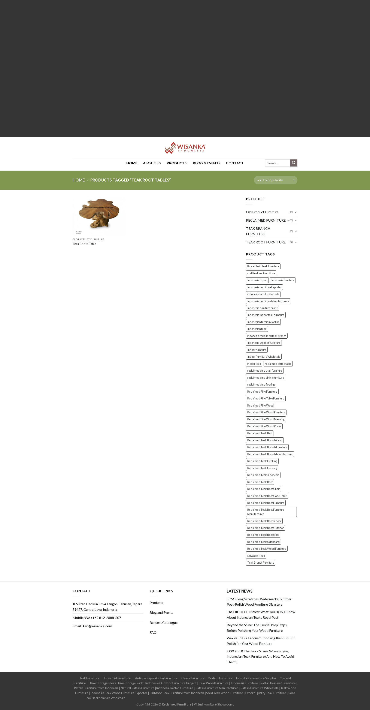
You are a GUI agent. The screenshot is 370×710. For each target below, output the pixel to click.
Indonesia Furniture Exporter (264, 287)
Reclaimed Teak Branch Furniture (267, 447)
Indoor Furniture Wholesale (263, 356)
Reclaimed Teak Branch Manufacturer (270, 454)
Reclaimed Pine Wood (260, 405)
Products (156, 602)
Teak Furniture (89, 678)
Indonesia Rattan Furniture (174, 688)
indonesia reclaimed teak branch (266, 336)
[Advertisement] (128, 68)
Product (175, 163)
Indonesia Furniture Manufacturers (268, 301)
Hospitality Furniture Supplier (256, 678)
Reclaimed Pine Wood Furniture (266, 412)
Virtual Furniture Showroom (213, 704)
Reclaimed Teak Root (260, 482)
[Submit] (293, 163)
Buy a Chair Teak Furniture (263, 266)
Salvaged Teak (256, 555)
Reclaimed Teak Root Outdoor (265, 528)
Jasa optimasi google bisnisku (146, 698)
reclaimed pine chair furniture (264, 370)
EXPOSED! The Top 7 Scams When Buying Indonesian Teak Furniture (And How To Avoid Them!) (260, 656)
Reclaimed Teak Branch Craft (264, 440)
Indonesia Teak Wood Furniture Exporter (119, 693)
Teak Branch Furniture (260, 562)
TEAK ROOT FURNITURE (266, 242)
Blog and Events (161, 612)
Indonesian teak (257, 328)
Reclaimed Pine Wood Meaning (266, 419)
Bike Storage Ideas (103, 683)
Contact (234, 163)
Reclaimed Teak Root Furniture (265, 502)
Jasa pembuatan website (219, 698)
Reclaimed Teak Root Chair (263, 489)
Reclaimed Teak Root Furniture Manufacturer (265, 512)
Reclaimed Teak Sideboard (263, 541)
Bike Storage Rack (130, 683)
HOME (131, 163)
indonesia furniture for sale (263, 294)
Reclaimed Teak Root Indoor (264, 521)
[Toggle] (295, 212)
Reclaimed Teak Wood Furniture (266, 548)
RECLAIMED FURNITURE (266, 220)
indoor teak (254, 363)
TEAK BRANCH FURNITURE (258, 231)
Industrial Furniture (117, 678)
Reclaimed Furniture (176, 704)
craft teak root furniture (261, 273)
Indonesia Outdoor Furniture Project (171, 683)
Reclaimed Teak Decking (262, 461)
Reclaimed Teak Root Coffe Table (267, 496)
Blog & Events (206, 163)
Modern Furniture (220, 678)
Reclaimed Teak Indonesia (263, 475)
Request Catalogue (164, 622)
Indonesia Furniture (245, 683)
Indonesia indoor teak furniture (265, 315)
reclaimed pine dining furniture (265, 377)
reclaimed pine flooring (261, 384)
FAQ (153, 632)
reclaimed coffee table (278, 363)
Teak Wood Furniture (213, 683)
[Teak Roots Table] (99, 216)
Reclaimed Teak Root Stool (263, 534)
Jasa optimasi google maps (184, 698)
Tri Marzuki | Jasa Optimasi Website (261, 698)
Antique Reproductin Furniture (156, 678)
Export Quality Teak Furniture (265, 693)
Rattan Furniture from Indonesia (96, 688)
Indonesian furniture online (263, 322)
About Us (152, 163)
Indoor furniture (256, 349)
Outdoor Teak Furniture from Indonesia (177, 693)
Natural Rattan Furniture (137, 688)
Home (79, 180)
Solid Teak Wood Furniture (224, 693)
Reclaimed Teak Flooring (262, 468)
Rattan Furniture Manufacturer (216, 688)
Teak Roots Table (84, 244)
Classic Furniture (192, 678)
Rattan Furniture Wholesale (259, 688)
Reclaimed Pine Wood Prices (264, 426)
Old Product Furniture (262, 212)
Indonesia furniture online (262, 308)
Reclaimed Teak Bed (259, 433)
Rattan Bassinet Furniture (278, 683)
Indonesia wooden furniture (263, 342)
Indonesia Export (257, 280)
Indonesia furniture (282, 280)
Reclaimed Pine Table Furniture (265, 398)
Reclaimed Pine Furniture (262, 391)
